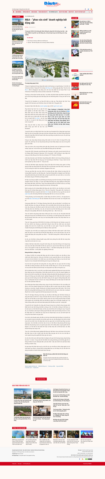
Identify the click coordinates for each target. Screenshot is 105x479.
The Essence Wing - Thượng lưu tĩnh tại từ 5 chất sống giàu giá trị (61, 410)
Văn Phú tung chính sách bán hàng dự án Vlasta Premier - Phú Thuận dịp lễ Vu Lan (41, 419)
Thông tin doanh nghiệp (19, 428)
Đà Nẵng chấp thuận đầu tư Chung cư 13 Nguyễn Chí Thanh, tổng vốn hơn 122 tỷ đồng (61, 415)
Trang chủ (14, 463)
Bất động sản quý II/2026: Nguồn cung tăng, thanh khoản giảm (60, 420)
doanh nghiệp (43, 106)
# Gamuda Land (28, 367)
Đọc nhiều (74, 18)
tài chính (37, 118)
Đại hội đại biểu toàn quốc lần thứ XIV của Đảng (86, 102)
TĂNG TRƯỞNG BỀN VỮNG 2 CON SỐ (86, 74)
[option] (18, 438)
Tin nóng (18, 16)
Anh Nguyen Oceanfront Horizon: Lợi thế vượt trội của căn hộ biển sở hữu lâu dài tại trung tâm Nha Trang (61, 391)
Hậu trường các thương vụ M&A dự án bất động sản (38, 40)
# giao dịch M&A (59, 366)
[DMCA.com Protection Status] (88, 459)
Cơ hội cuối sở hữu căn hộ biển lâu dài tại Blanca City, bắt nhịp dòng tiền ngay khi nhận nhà (22, 402)
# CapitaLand (35, 367)
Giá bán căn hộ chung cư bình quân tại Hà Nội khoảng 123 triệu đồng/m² (17, 84)
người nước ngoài (57, 106)
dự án (45, 80)
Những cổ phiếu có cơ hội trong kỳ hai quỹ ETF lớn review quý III (85, 32)
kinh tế (47, 192)
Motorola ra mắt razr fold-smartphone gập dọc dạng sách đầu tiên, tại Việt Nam (59, 441)
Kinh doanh (34, 12)
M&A (68, 111)
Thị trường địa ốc (53, 12)
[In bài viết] (65, 27)
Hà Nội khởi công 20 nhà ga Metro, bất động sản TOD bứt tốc (17, 43)
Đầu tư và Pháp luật (80, 12)
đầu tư (26, 89)
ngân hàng (27, 193)
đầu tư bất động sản (34, 198)
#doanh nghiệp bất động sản (31, 366)
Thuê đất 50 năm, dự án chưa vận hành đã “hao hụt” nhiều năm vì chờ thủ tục (61, 405)
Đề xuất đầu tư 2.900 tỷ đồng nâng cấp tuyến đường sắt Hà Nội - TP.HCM (86, 23)
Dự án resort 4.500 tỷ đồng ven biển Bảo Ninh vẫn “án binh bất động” (17, 78)
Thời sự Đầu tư (26, 12)
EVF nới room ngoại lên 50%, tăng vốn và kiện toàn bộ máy (87, 441)
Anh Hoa (26, 27)
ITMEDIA (89, 463)
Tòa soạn (19, 463)
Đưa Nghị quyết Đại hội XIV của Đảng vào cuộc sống (86, 84)
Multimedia (18, 12)
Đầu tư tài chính (63, 12)
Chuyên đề (75, 70)
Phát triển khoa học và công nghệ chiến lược (86, 93)
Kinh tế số (71, 12)
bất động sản (49, 88)
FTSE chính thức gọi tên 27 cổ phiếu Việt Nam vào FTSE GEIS (86, 51)
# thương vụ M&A (51, 366)
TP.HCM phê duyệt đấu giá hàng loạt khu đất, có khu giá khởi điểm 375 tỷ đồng (17, 57)
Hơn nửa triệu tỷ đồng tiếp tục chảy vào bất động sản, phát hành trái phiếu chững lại (86, 41)
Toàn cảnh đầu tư (42, 12)
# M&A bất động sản (42, 366)
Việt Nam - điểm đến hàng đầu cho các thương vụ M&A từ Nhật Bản (41, 42)
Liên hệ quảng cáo (26, 463)
